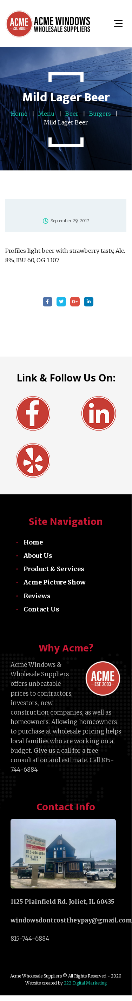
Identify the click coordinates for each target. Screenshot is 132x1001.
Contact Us (41, 609)
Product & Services (54, 569)
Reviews (37, 596)
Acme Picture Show (55, 582)
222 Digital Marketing (85, 983)
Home (33, 542)
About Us (38, 556)
